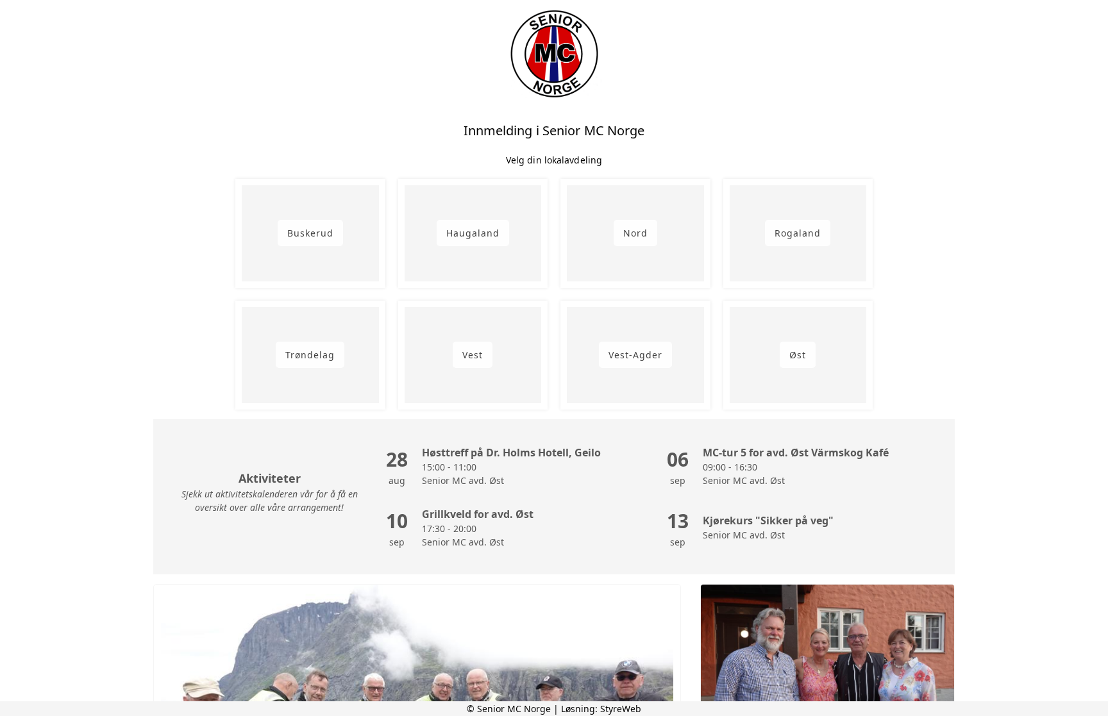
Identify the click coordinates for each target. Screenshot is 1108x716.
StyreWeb (620, 709)
